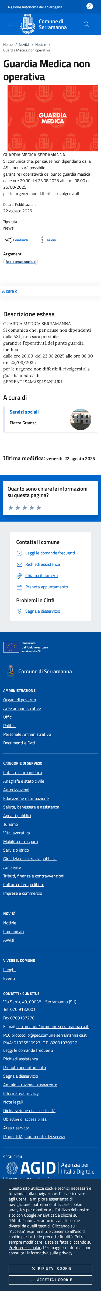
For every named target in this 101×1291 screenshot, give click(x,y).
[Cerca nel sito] (86, 24)
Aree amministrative (22, 708)
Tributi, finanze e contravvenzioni (33, 876)
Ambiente (12, 867)
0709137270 (22, 1018)
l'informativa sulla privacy (48, 1253)
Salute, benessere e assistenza (31, 807)
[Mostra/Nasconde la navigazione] (11, 23)
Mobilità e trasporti (20, 841)
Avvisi (8, 940)
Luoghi (9, 969)
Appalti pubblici (17, 815)
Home (8, 44)
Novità (24, 44)
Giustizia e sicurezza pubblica (30, 858)
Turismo (10, 824)
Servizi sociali (24, 411)
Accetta (54, 1279)
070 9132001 (23, 1009)
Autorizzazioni (16, 789)
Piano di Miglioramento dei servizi (34, 1136)
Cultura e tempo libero (23, 884)
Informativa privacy (21, 1093)
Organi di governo (19, 699)
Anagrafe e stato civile (23, 781)
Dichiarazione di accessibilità (29, 1110)
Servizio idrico (16, 850)
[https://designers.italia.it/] (50, 1168)
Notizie (40, 44)
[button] (35, 7)
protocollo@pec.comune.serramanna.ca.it (49, 1035)
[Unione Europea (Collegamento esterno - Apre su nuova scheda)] (50, 648)
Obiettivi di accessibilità (25, 1119)
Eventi (9, 978)
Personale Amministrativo (27, 734)
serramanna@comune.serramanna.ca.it (52, 1026)
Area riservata (16, 1128)
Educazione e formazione (26, 798)
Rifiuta (55, 1268)
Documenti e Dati (19, 743)
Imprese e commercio (22, 893)
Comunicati (13, 931)
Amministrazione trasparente (30, 1084)
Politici (9, 725)
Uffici (8, 717)
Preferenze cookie (25, 1247)
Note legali (13, 1102)
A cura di (10, 291)
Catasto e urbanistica (22, 772)
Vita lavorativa (16, 833)
